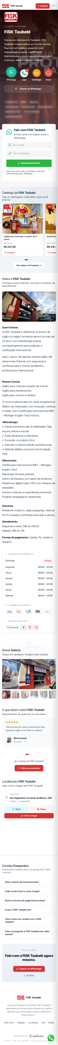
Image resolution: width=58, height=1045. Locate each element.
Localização (33, 1022)
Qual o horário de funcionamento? (22, 882)
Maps (43, 809)
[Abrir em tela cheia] (51, 663)
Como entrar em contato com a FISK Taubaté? (23, 920)
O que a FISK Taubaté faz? (18, 909)
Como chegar (30, 815)
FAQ (43, 1022)
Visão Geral (9, 1022)
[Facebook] (23, 627)
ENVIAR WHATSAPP (30, 163)
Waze (18, 809)
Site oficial (14, 627)
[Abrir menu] (53, 6)
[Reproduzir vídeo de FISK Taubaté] (29, 307)
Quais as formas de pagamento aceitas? (25, 900)
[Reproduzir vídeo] (29, 306)
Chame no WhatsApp (30, 968)
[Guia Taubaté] (37, 1036)
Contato (44, 6)
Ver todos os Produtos (27, 265)
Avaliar (30, 975)
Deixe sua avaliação (30, 768)
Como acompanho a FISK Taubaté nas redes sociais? (27, 933)
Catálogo (21, 1022)
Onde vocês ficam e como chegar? (22, 891)
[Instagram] (30, 627)
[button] (36, 75)
